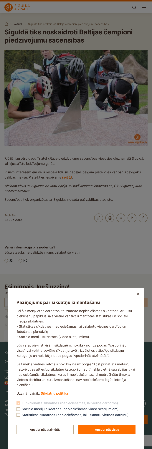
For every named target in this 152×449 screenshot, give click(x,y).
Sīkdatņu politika (54, 393)
